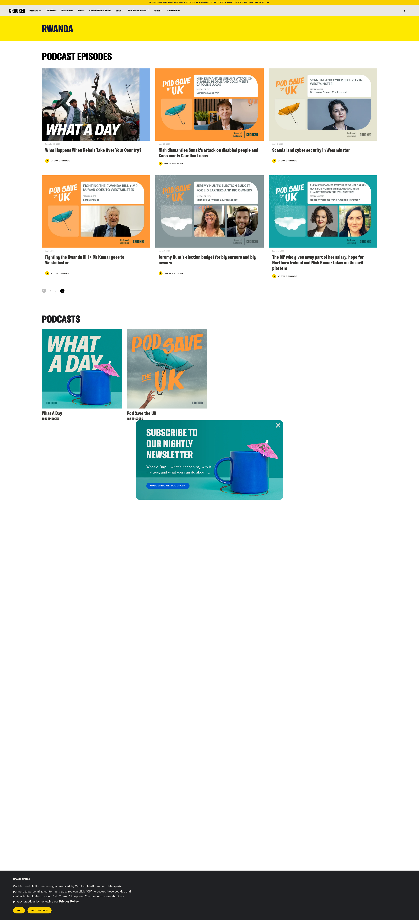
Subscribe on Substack (168, 486)
